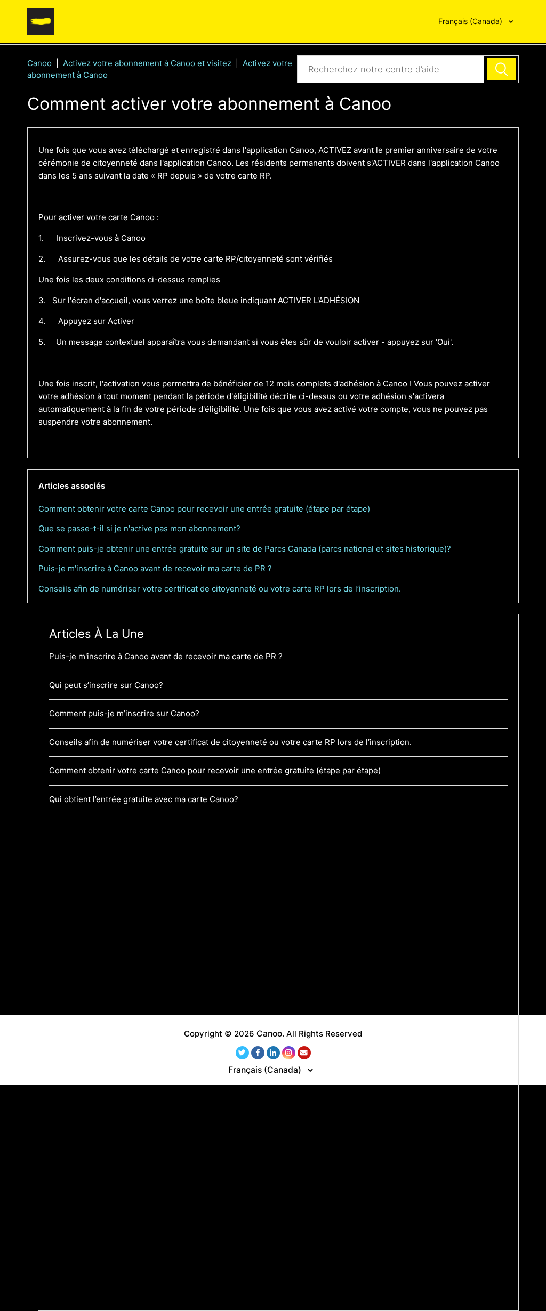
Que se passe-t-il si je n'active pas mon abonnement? (139, 528)
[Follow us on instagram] (288, 1052)
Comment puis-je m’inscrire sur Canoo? (124, 713)
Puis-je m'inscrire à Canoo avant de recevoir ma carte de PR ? (155, 568)
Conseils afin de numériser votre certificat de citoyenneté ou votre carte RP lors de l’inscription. (219, 589)
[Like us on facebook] (257, 1052)
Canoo (39, 63)
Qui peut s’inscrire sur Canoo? (106, 685)
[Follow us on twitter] (242, 1052)
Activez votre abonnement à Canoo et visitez (148, 63)
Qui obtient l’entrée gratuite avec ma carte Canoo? (143, 799)
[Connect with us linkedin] (273, 1052)
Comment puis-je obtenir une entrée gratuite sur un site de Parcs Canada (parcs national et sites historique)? (244, 549)
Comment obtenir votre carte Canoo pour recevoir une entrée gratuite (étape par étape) (204, 509)
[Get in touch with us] (304, 1052)
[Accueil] (40, 20)
